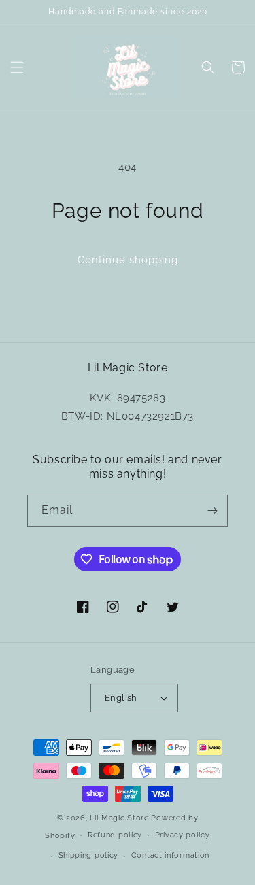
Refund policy (115, 835)
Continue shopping (128, 260)
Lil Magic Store (119, 818)
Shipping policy (88, 855)
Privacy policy (182, 835)
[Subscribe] (212, 511)
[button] (17, 67)
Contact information (170, 855)
